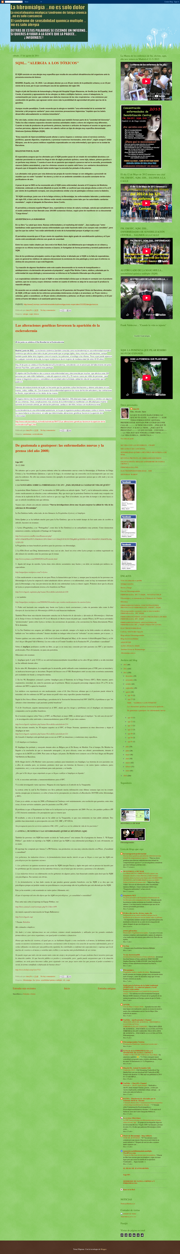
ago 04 (130, 737)
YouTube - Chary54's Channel (135, 1083)
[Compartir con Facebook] (67, 310)
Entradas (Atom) (29, 994)
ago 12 (130, 729)
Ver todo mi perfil (127, 438)
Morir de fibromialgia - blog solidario (137, 1135)
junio (128, 750)
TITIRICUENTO (127, 584)
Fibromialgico (128, 970)
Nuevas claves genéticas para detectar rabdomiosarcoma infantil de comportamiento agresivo (142, 857)
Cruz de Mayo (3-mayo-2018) (133, 1006)
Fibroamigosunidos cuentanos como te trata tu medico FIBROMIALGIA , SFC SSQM (140, 612)
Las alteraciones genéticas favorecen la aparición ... (146, 706)
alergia (25, 314)
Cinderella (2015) (129, 1070)
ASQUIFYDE (126, 642)
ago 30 (130, 695)
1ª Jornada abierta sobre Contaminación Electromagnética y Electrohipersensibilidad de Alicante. (142, 1103)
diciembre (129, 676)
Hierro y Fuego (126, 587)
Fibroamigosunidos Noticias (133, 1042)
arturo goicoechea (130, 930)
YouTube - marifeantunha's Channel (137, 1020)
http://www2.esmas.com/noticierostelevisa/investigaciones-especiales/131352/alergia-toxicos (61, 304)
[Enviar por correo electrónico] (61, 310)
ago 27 (130, 699)
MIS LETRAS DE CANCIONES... (134, 448)
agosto (128, 692)
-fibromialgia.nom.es (128, 653)
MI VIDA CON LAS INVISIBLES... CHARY (138, 445)
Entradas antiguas (107, 988)
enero (128, 770)
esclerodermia (37, 434)
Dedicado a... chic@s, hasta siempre (135, 1085)
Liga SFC (127, 1174)
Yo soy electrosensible (131, 954)
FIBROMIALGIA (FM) (129, 467)
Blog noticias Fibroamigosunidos (132, 635)
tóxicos (36, 314)
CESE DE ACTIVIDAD (131, 1138)
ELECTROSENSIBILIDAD (131, 628)
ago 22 (130, 721)
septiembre (130, 688)
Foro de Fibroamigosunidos (130, 591)
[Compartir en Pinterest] (70, 310)
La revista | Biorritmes (132, 1118)
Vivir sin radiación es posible (131, 580)
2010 (125, 775)
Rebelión (26, 922)
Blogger (103, 1249)
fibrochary (124, 601)
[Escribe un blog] (63, 310)
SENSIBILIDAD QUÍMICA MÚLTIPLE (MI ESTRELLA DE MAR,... (144, 453)
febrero (128, 766)
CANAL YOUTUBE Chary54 (132, 631)
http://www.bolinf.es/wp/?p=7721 (28, 969)
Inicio (67, 988)
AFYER (126, 1004)
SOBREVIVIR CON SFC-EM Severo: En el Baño (140, 1054)
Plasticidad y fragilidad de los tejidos (136, 933)
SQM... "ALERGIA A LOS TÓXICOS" (47, 62)
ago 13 (130, 725)
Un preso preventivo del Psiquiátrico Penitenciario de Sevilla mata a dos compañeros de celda (141, 898)
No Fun (126, 946)
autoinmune (27, 434)
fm (34, 980)
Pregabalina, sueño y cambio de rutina (136, 972)
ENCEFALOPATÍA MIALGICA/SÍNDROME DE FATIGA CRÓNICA (143, 462)
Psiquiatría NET (129, 895)
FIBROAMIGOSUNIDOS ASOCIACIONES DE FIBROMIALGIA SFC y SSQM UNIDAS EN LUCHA (141, 623)
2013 (125, 664)
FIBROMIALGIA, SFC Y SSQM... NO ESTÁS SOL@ (141, 594)
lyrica (38, 980)
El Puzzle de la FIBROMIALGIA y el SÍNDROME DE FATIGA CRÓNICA (138, 1051)
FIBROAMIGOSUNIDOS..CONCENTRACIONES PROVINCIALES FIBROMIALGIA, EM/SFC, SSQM (141, 606)
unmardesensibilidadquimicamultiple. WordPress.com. (137, 1152)
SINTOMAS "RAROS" (129, 474)
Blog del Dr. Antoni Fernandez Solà (137, 1068)
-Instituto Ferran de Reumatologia (133, 649)
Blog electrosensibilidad (129, 638)
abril (127, 758)
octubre (129, 684)
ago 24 (130, 717)
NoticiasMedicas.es (128, 1203)
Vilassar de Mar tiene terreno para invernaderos (139, 1155)
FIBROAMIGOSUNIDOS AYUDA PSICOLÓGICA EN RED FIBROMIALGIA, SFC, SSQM (144, 617)
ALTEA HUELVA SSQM (130, 646)
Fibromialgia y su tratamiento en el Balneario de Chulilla (141, 598)
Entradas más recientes (24, 988)
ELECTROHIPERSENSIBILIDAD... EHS (136, 471)
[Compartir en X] (65, 310)
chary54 (136, 409)
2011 (125, 672)
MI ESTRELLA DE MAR (133, 871)
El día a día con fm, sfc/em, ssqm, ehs (137, 913)
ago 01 (130, 741)
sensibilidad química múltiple (51, 980)
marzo (128, 762)
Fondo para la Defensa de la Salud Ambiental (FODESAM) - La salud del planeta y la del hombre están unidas (140, 987)
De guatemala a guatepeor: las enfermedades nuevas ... (146, 711)
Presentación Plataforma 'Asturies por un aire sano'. (140, 1044)
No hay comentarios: (48, 310)
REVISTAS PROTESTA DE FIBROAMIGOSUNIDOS (141, 458)
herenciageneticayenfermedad (134, 853)
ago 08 (130, 733)
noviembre (130, 680)
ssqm (31, 314)
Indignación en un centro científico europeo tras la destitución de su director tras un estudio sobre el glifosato (142, 916)
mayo (128, 754)
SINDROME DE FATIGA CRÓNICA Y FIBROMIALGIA (139, 1182)
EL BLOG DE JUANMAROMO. (136, 1168)
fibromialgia (27, 980)
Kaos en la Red (129, 1189)
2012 (125, 668)
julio (127, 746)
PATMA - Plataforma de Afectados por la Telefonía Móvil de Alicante (139, 1099)
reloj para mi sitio (131, 1216)
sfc (64, 980)
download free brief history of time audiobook (139, 957)
